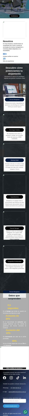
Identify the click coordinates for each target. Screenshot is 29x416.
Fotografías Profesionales (14, 261)
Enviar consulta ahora (11, 406)
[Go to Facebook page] (4, 377)
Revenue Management (15, 99)
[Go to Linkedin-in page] (24, 377)
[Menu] (3, 1)
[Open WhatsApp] (25, 412)
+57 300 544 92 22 (15, 388)
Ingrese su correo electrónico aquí (12, 398)
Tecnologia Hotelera (14, 130)
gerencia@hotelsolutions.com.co (17, 391)
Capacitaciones (14, 197)
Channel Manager (14, 228)
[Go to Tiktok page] (17, 377)
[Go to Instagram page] (11, 377)
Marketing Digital (15, 160)
